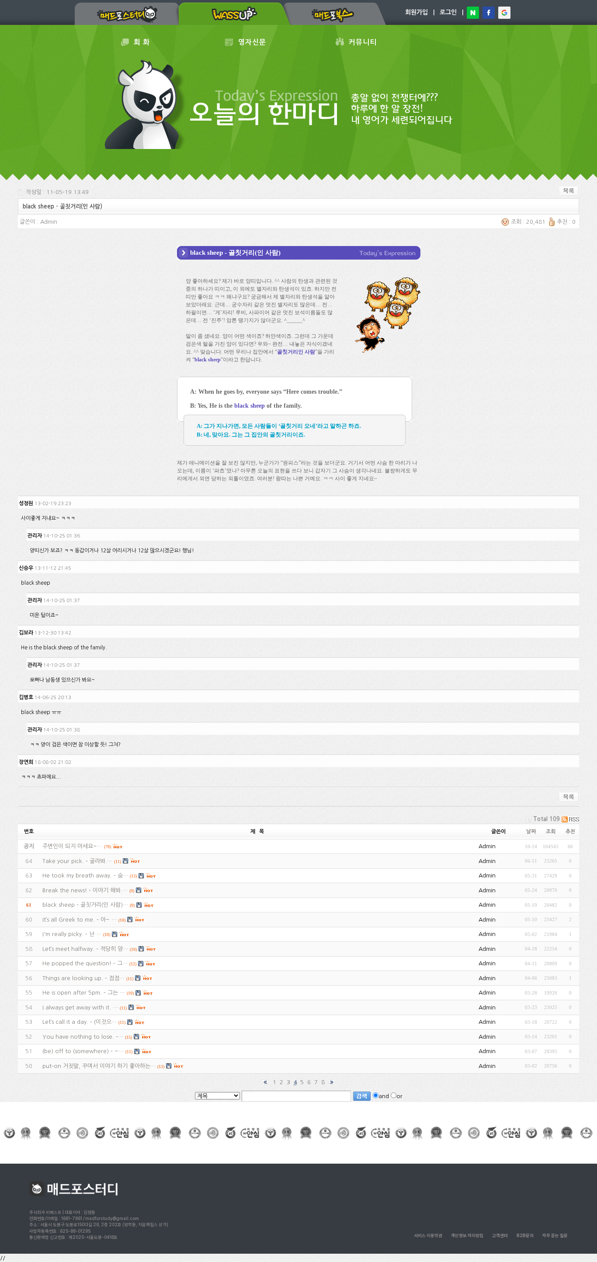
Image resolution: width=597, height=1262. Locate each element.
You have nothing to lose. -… (82, 1037)
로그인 (448, 12)
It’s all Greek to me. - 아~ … (79, 919)
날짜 (531, 831)
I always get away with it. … (80, 1007)
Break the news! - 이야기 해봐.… (85, 890)
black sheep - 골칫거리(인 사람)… (85, 905)
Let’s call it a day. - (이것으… (79, 1022)
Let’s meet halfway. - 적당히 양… (85, 949)
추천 (570, 831)
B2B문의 (525, 1235)
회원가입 (416, 12)
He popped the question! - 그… (85, 963)
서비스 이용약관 (428, 1235)
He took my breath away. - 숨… (85, 875)
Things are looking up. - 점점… (83, 978)
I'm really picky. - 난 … (71, 934)
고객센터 (500, 1235)
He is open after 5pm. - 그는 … (83, 992)
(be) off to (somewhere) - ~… (83, 1051)
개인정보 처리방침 (467, 1235)
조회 (550, 831)
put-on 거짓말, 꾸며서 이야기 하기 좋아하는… (99, 1066)
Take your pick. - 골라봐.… (77, 861)
